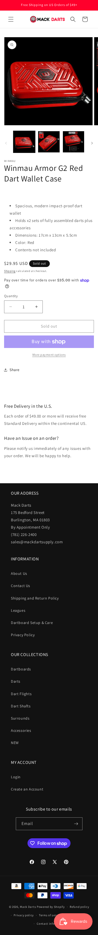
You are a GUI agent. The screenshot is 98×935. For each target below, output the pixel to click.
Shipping (10, 271)
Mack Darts (28, 907)
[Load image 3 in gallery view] (73, 142)
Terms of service (50, 915)
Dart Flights (21, 693)
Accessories (21, 730)
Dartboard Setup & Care (32, 622)
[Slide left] (6, 143)
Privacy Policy (23, 634)
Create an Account (27, 789)
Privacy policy (24, 915)
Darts (15, 681)
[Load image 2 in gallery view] (49, 142)
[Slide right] (92, 143)
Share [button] (15, 369)
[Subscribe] (76, 823)
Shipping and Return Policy (35, 598)
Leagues (18, 610)
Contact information (51, 923)
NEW (15, 742)
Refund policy (79, 907)
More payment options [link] (49, 355)
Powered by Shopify (51, 907)
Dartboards (21, 669)
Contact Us (20, 585)
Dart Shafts (21, 706)
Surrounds (20, 718)
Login (16, 776)
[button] (11, 19)
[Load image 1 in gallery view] (24, 142)
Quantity (11, 296)
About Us (19, 573)
